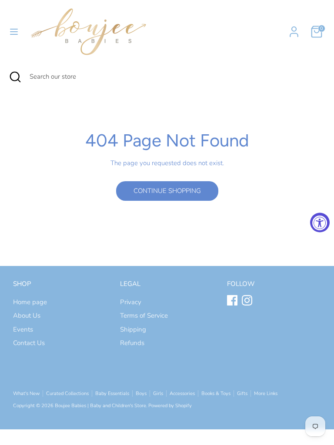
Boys (141, 393)
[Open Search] (15, 77)
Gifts (242, 393)
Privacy (130, 302)
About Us (26, 315)
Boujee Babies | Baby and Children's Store (100, 405)
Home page (30, 302)
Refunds (132, 343)
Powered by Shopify (170, 405)
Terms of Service (144, 315)
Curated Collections (67, 393)
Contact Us (29, 343)
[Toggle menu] (14, 31)
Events (23, 329)
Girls (158, 393)
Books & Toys (215, 393)
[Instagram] (247, 300)
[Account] (294, 27)
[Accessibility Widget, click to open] (320, 222)
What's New (26, 393)
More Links (265, 393)
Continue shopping (167, 190)
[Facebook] (232, 300)
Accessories (182, 393)
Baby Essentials (112, 393)
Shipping (133, 329)
